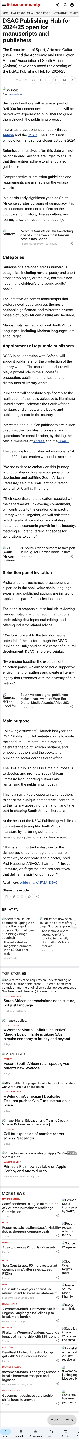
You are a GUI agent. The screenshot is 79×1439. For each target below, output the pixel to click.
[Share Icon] (71, 243)
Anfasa (8, 135)
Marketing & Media (22, 13)
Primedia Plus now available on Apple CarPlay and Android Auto (35, 1168)
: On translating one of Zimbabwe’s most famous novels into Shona (46, 235)
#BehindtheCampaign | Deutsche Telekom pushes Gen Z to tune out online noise (38, 1100)
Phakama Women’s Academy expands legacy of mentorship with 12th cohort (30, 1334)
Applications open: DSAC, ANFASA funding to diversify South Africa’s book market (55, 938)
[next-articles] (75, 924)
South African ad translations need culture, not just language (39, 1003)
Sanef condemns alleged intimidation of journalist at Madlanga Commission (30, 1208)
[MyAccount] (73, 5)
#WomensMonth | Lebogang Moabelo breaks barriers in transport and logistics (31, 1376)
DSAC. (63, 441)
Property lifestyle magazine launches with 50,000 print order (18, 947)
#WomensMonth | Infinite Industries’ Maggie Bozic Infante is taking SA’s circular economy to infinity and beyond (37, 1034)
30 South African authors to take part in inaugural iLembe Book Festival (47, 550)
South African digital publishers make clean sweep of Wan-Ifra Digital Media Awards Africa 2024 (45, 698)
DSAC (32, 135)
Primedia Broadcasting (15, 1176)
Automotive (60, 13)
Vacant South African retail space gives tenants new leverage (36, 1065)
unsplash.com (16, 94)
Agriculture (43, 13)
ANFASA (41, 882)
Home (5, 13)
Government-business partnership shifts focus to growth (27, 1397)
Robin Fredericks (10, 1384)
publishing (26, 882)
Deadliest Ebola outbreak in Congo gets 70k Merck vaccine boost (28, 1354)
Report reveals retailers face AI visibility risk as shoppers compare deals (31, 1230)
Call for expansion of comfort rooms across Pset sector (34, 1135)
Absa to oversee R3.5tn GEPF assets (29, 1247)
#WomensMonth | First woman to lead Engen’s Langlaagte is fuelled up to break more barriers (31, 1313)
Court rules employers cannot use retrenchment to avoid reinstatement (29, 1291)
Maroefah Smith (10, 1321)
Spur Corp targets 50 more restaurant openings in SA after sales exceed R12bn (29, 1269)
